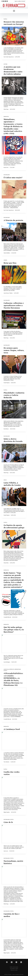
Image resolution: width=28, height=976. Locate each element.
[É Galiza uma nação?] (14, 189)
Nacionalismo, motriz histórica (13, 862)
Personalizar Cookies (14, 968)
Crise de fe (8, 822)
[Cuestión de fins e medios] (14, 928)
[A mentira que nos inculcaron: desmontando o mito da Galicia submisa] (14, 85)
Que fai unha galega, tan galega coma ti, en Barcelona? (14, 629)
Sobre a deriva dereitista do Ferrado (13, 440)
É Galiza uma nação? (13, 177)
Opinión (5, 260)
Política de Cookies (14, 970)
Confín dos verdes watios (11, 773)
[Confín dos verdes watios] (14, 786)
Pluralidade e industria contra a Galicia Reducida (14, 395)
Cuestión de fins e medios (11, 915)
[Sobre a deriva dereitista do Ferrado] (14, 453)
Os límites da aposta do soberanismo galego (14, 526)
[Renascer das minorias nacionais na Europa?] (14, 36)
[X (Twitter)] (3, 1)
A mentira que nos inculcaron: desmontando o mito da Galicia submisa (13, 70)
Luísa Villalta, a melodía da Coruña (12, 483)
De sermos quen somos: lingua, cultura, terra (14, 350)
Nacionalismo (7, 174)
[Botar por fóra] (14, 274)
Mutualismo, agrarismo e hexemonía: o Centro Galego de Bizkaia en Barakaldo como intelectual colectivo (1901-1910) (13, 126)
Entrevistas (6, 570)
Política (5, 19)
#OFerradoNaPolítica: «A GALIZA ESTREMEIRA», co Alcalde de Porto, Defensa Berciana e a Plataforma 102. (13, 679)
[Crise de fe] (14, 834)
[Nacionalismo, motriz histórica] (14, 875)
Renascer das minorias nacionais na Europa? (14, 23)
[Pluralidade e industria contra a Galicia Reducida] (14, 409)
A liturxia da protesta (13, 220)
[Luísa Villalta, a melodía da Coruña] (14, 497)
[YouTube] (7, 1)
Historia (5, 64)
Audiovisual (6, 669)
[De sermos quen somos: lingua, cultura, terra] (14, 364)
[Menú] (14, 11)
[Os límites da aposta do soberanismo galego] (14, 539)
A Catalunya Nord (12, 729)
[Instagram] (5, 1)
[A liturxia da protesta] (14, 232)
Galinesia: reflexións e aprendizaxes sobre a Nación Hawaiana (14, 305)
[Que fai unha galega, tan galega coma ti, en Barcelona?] (14, 643)
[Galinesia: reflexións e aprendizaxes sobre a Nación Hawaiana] (14, 319)
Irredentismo (18, 669)
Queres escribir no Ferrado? (20, 1)
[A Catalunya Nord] (14, 741)
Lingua (5, 480)
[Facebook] (2, 1)
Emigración (6, 116)
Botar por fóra (10, 263)
